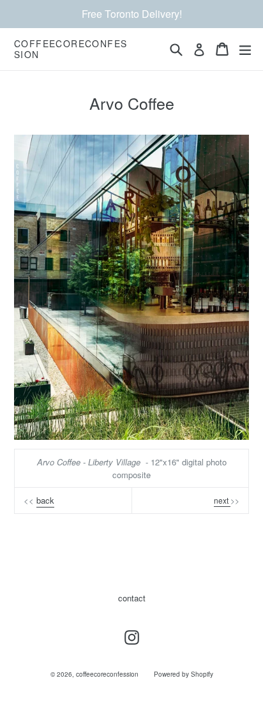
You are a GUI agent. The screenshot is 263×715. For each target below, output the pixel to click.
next (222, 500)
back (45, 500)
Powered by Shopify (183, 674)
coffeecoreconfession (70, 49)
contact (132, 598)
